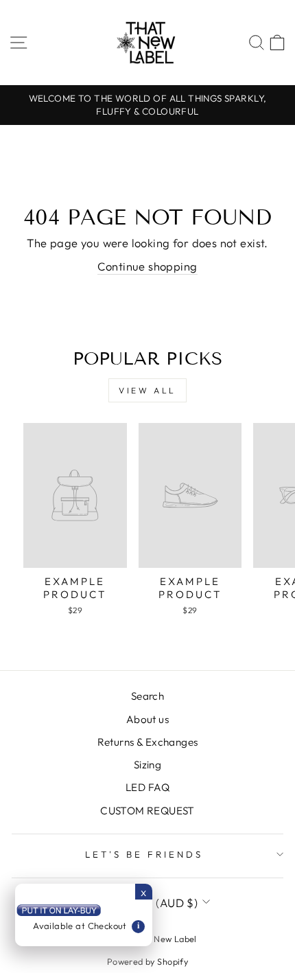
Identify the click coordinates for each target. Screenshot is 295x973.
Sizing (147, 764)
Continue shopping (147, 266)
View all (147, 390)
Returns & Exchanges (147, 741)
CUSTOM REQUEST (147, 810)
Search (147, 695)
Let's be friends (144, 854)
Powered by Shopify (147, 961)
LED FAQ (147, 787)
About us (147, 719)
